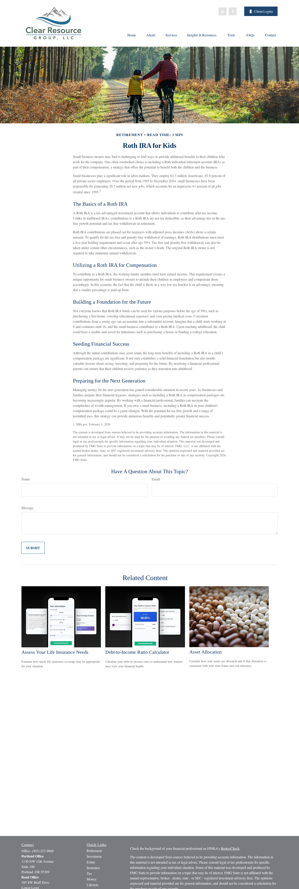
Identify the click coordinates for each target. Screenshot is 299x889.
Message (27, 507)
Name (25, 479)
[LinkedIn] (223, 11)
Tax (89, 873)
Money (92, 879)
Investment (94, 856)
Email (156, 479)
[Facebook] (233, 11)
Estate (91, 862)
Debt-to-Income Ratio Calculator (137, 652)
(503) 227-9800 (43, 850)
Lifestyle (92, 884)
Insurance (93, 867)
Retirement (94, 850)
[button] (131, 34)
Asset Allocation (205, 652)
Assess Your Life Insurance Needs (54, 652)
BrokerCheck (230, 848)
